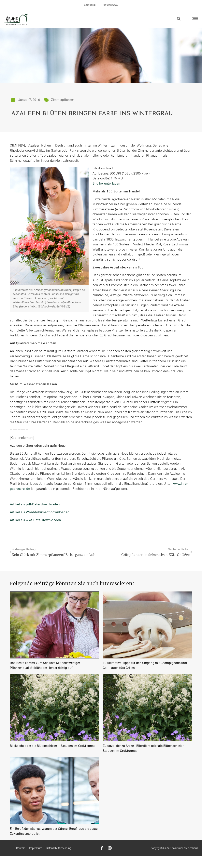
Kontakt (20, 848)
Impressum (35, 848)
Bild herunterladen (106, 183)
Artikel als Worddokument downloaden (39, 512)
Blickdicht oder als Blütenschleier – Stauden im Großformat (52, 746)
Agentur (90, 5)
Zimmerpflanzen (63, 100)
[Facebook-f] (102, 848)
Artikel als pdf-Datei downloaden (35, 504)
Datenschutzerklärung (58, 848)
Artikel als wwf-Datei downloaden (35, 520)
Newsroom (110, 5)
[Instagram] (110, 848)
